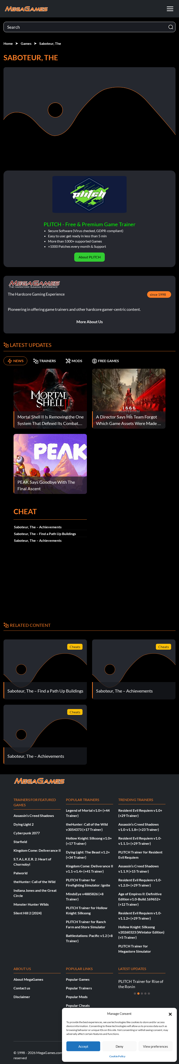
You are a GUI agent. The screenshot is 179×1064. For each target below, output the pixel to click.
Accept (83, 1046)
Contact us (22, 988)
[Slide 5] (149, 993)
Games (26, 43)
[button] (170, 1013)
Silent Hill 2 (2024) (28, 913)
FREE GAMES (108, 361)
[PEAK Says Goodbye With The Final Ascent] (50, 463)
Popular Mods (77, 997)
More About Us (89, 321)
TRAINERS (47, 361)
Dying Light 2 (24, 824)
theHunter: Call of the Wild (34, 882)
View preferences (155, 1046)
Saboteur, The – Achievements (38, 527)
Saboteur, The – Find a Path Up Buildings (45, 534)
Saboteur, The (50, 43)
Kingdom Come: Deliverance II (37, 850)
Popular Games (78, 979)
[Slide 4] (145, 993)
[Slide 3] (142, 993)
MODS (77, 361)
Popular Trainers (79, 988)
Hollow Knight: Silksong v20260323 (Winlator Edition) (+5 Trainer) (141, 932)
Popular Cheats (78, 1005)
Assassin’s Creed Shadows (34, 815)
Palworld (21, 873)
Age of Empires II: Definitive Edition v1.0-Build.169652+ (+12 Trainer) (140, 899)
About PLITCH (90, 257)
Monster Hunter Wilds (31, 904)
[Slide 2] (138, 993)
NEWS (18, 361)
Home (8, 43)
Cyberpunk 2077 (27, 833)
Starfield (20, 842)
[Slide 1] (135, 993)
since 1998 (158, 294)
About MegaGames (28, 979)
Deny (119, 1046)
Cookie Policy (117, 1056)
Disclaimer (22, 997)
